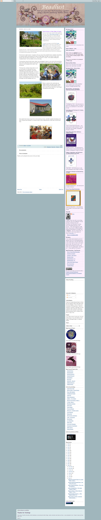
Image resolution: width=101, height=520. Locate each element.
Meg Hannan (69, 419)
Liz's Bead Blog (70, 420)
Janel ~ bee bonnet (71, 417)
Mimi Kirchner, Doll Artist (72, 415)
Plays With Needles (71, 392)
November (71, 468)
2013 (68, 453)
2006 (68, 465)
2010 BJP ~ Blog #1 (71, 381)
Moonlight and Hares (71, 403)
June (70, 476)
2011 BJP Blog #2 (70, 376)
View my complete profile (72, 235)
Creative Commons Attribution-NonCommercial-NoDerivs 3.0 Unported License (74, 273)
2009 (68, 460)
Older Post (61, 189)
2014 (68, 452)
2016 (68, 448)
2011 (68, 457)
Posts (69, 295)
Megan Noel (69, 414)
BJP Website (69, 377)
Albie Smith (69, 422)
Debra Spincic (70, 427)
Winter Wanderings (71, 397)
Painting (57, 147)
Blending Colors (70, 257)
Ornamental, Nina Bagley (72, 425)
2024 (68, 444)
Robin (73, 214)
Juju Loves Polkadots (71, 424)
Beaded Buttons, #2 (71, 260)
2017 (68, 447)
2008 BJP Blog (70, 384)
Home (40, 189)
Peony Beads (69, 407)
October (70, 470)
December (71, 466)
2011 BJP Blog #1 (70, 374)
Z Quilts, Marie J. (70, 402)
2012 (68, 455)
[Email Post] (61, 145)
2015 (68, 450)
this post (72, 233)
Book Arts (53, 147)
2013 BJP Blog (70, 370)
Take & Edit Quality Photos (72, 262)
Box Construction (70, 263)
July (69, 474)
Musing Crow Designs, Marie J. (73, 400)
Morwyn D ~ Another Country (73, 410)
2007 (68, 463)
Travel (61, 147)
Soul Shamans (70, 412)
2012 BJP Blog (70, 372)
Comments (70, 297)
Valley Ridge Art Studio (54, 34)
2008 (68, 462)
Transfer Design (70, 265)
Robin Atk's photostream (73, 437)
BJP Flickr (69, 379)
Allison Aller (69, 405)
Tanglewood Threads (71, 393)
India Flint (69, 395)
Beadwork (49, 147)
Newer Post (19, 189)
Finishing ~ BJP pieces (71, 255)
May (69, 478)
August (70, 473)
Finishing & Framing (71, 253)
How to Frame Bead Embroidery (73, 252)
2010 (68, 458)
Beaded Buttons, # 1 (71, 258)
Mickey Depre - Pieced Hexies (73, 390)
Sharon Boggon (70, 429)
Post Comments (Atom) (27, 192)
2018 (68, 445)
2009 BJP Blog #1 (70, 382)
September (71, 471)
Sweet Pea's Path (70, 388)
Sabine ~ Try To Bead (71, 398)
